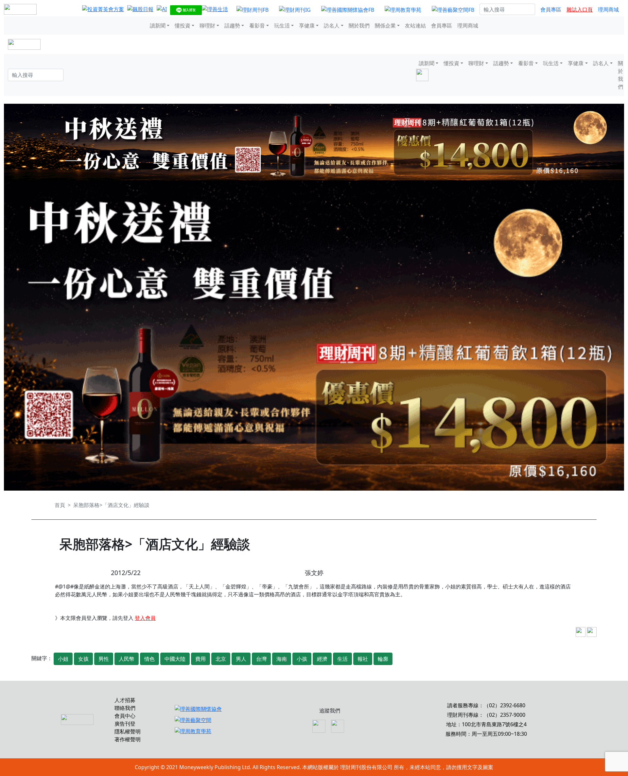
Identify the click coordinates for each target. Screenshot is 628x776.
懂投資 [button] (182, 25)
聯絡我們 (124, 708)
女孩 (83, 658)
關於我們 (359, 25)
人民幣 (126, 658)
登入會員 (145, 618)
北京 (221, 658)
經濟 (322, 658)
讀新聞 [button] (158, 25)
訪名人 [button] (332, 25)
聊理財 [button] (207, 25)
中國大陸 (175, 658)
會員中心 (124, 715)
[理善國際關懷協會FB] (347, 9)
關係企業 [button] (385, 25)
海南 (281, 658)
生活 (342, 658)
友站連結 (415, 25)
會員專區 (550, 9)
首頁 (60, 505)
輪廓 (383, 658)
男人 (241, 658)
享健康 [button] (307, 25)
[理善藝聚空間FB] (453, 9)
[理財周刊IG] (295, 9)
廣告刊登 (124, 723)
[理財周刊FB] (252, 9)
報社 (363, 658)
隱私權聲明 (127, 731)
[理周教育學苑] (403, 9)
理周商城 (608, 9)
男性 (103, 658)
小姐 (63, 658)
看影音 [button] (257, 25)
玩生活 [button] (282, 25)
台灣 (261, 658)
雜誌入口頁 (580, 9)
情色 (149, 658)
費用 (200, 658)
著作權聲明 (127, 739)
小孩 (302, 658)
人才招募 (124, 700)
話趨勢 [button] (232, 25)
